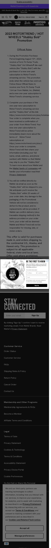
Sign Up (37, 285)
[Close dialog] (47, 261)
